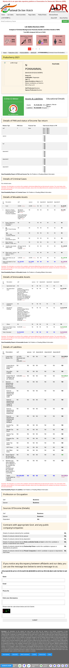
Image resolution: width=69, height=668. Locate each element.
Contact (34, 654)
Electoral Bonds (53, 14)
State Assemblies (21, 14)
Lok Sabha (10, 14)
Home (3, 14)
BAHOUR (33, 52)
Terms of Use (42, 654)
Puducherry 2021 (13, 52)
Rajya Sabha (31, 14)
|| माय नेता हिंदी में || (5, 18)
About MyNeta (64, 18)
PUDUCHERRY (24, 52)
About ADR (54, 18)
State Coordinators (25, 654)
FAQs (49, 654)
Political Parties (42, 14)
